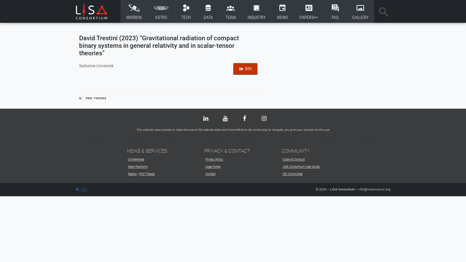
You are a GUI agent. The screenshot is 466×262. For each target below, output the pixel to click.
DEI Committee (292, 174)
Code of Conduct (294, 159)
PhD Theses (96, 98)
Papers (132, 174)
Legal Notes (213, 166)
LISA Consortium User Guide (301, 166)
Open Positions (138, 166)
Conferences (136, 159)
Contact (210, 174)
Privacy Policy (214, 159)
